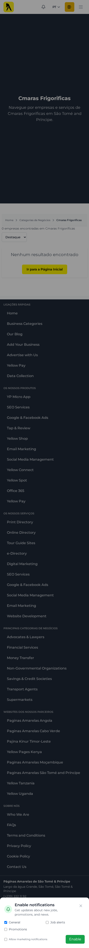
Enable (75, 939)
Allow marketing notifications (28, 939)
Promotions (18, 929)
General (14, 922)
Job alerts (57, 922)
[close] (81, 906)
